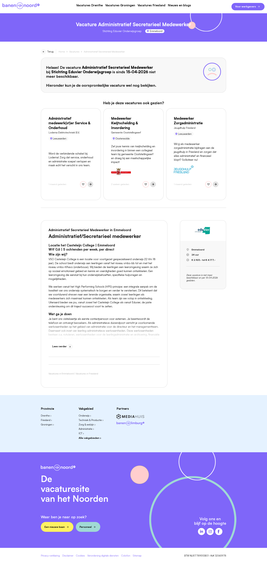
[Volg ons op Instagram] (210, 532)
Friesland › (46, 420)
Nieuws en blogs (179, 5)
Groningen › (47, 424)
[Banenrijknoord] (21, 6)
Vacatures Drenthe (89, 5)
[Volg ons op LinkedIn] (201, 532)
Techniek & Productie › (91, 420)
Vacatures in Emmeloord (61, 373)
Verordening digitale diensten (103, 555)
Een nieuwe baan (54, 526)
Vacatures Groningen (120, 5)
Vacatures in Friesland (87, 373)
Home (62, 51)
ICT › (81, 433)
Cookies (80, 555)
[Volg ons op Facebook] (218, 532)
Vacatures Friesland (151, 5)
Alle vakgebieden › (90, 437)
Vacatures (74, 51)
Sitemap (137, 555)
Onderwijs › (85, 415)
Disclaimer (67, 555)
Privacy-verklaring (50, 555)
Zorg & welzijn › (87, 424)
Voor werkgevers (245, 6)
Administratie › (86, 428)
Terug (50, 51)
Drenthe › (46, 415)
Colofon (125, 555)
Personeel (86, 526)
